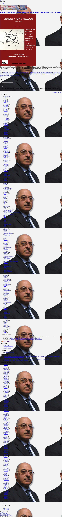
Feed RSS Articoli (3, 515)
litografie (5, 243)
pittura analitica (6, 287)
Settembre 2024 (6, 383)
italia (54, 72)
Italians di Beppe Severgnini (8, 347)
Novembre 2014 (6, 480)
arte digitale (5, 128)
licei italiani (5, 241)
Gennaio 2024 (6, 389)
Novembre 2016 (6, 460)
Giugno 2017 (6, 454)
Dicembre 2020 (6, 420)
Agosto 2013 (6, 492)
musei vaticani (6, 269)
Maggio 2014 (6, 485)
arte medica (5, 148)
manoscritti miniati (6, 252)
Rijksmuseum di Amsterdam (8, 302)
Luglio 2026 (6, 365)
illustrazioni (5, 228)
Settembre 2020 (6, 422)
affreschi (5, 97)
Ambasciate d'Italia (6, 98)
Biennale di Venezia (7, 175)
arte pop (5, 157)
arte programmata (6, 158)
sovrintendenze (6, 315)
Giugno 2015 (6, 474)
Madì (4, 248)
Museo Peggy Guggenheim (8, 271)
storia (21, 73)
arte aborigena (6, 120)
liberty (5, 238)
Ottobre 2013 (6, 490)
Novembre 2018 (6, 440)
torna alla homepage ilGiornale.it (5, 514)
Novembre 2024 (6, 381)
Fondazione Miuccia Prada (8, 213)
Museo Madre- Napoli (7, 270)
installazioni (5, 231)
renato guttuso (40, 74)
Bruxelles (5, 177)
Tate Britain (5, 322)
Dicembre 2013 (6, 489)
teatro (5, 323)
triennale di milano (6, 326)
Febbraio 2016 (6, 467)
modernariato (6, 263)
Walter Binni (17, 75)
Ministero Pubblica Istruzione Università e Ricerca (11, 261)
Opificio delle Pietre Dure (7, 280)
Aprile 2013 (5, 495)
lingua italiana (6, 242)
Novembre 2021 (6, 411)
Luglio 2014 (6, 483)
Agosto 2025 (6, 374)
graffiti (5, 225)
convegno (31, 72)
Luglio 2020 (6, 424)
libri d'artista (5, 240)
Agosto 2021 (6, 413)
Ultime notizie (6, 341)
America (5, 99)
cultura (38, 72)
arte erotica (5, 133)
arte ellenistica (6, 132)
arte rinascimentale (6, 160)
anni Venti (5, 110)
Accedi (5, 507)
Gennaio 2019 (6, 439)
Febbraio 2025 (6, 379)
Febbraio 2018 (6, 448)
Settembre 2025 (6, 373)
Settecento (5, 312)
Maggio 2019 (6, 435)
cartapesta (5, 182)
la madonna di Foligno (7, 235)
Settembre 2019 (6, 432)
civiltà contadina (39, 73)
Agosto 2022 (6, 403)
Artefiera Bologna (6, 168)
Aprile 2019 (5, 436)
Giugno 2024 (6, 385)
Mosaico (5, 267)
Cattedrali (5, 184)
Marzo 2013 (5, 496)
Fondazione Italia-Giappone (8, 211)
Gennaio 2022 (6, 409)
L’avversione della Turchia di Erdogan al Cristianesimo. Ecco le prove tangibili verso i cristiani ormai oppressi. (26, 337)
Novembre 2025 (6, 371)
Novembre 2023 (6, 391)
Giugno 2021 (6, 415)
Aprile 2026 (5, 367)
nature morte (6, 274)
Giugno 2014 (6, 484)
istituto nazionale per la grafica (8, 233)
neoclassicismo (6, 275)
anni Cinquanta (12, 72)
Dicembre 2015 (6, 469)
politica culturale (14, 73)
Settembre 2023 (6, 393)
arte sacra (5, 163)
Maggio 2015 (6, 475)
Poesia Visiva (6, 289)
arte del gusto (6, 127)
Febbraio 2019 (6, 438)
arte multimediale (6, 152)
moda (5, 262)
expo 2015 (5, 202)
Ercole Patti (50, 73)
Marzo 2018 (5, 447)
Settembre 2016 (6, 462)
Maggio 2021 (6, 416)
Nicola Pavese (16, 74)
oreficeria (5, 281)
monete (5, 264)
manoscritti (5, 251)
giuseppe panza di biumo (7, 224)
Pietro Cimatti (30, 74)
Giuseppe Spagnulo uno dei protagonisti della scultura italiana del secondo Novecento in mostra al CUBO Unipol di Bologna (22, 358)
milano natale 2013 (6, 257)
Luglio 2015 (6, 473)
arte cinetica (7, 129)
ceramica (5, 185)
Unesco (5, 327)
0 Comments (2, 76)
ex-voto (5, 201)
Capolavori (5, 180)
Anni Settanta (6, 108)
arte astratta (5, 122)
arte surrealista (6, 165)
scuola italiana (6, 308)
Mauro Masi (5, 74)
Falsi (4, 203)
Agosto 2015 (6, 472)
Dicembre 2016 (6, 459)
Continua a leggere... (3, 70)
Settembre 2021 (6, 412)
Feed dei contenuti (6, 508)
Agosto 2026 (6, 364)
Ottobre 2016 (6, 461)
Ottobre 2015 (6, 471)
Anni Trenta (5, 109)
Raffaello (5, 300)
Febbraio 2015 (6, 477)
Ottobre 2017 (6, 451)
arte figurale (27, 72)
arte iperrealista (6, 145)
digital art (5, 196)
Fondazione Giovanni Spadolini (8, 209)
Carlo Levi (35, 73)
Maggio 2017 (6, 455)
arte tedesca (5, 166)
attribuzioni (5, 170)
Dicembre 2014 (6, 479)
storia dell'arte (6, 320)
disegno (42, 72)
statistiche (5, 318)
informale (5, 230)
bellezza (5, 172)
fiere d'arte (5, 207)
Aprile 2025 (5, 377)
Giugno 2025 (6, 375)
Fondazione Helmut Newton (8, 210)
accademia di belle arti (6, 72)
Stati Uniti (5, 317)
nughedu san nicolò (7, 279)
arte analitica (6, 121)
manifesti (5, 250)
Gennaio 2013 (6, 498)
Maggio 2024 (6, 386)
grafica (5, 226)
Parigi (5, 283)
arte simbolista (6, 164)
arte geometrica (6, 141)
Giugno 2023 (6, 395)
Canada (5, 179)
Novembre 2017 (6, 450)
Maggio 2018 (6, 445)
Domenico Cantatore (45, 73)
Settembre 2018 (6, 442)
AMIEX (5, 102)
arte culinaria (6, 126)
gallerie (45, 72)
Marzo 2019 (5, 437)
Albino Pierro (32, 73)
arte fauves (5, 136)
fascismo (5, 204)
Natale (5, 273)
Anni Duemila (6, 104)
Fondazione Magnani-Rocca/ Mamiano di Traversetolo (12, 212)
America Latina (6, 101)
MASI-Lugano (6, 253)
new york (5, 277)
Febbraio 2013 (6, 497)
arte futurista (6, 140)
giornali (5, 223)
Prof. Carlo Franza (35, 74)
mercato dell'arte (6, 255)
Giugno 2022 (6, 405)
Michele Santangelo (10, 74)
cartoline (5, 183)
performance (6, 285)
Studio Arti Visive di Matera (52, 74)
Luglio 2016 (6, 463)
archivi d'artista (6, 115)
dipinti (40, 72)
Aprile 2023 (5, 397)
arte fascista (5, 135)
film (4, 208)
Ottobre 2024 (6, 382)
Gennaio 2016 (6, 468)
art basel (5, 116)
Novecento (5, 278)
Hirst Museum (6, 227)
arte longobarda (6, 147)
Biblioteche (5, 174)
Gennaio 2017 (6, 458)
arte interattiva (6, 144)
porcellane (5, 294)
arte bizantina (6, 123)
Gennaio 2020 (6, 429)
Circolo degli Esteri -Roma (8, 188)
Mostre (10, 73)
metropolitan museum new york (8, 256)
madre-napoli (6, 249)
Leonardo (5, 237)
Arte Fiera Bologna (7, 138)
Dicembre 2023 (6, 390)
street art (5, 321)
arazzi (5, 112)
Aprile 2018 (5, 446)
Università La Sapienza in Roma (10, 75)
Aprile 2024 (5, 387)
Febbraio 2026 (6, 369)
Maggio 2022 (6, 406)
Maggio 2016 (6, 465)
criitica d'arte (35, 72)
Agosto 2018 (6, 443)
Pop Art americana (6, 293)
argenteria (7, 118)
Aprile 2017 (5, 456)
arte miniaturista (6, 150)
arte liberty (5, 146)
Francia (5, 216)
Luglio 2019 (6, 434)
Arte (19, 72)
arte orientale (6, 155)
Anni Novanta (6, 105)
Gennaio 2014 (6, 488)
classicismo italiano (6, 189)
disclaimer (1, 512)
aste (4, 169)
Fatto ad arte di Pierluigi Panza (8, 346)
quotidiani (5, 299)
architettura (5, 114)
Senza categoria (6, 310)
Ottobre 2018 (6, 441)
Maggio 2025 (6, 376)
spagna (5, 316)
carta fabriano (6, 181)
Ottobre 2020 (6, 421)
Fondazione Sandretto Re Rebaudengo (9, 214)
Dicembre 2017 (6, 449)
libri (4, 239)
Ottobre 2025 (6, 372)
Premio (5, 295)
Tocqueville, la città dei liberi (8, 348)
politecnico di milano (7, 290)
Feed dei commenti (6, 509)
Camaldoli (5, 178)
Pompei (5, 292)
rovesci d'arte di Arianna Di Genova (9, 352)
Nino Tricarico (20, 74)
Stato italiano (18, 73)
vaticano (5, 329)
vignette (5, 332)
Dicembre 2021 (6, 410)
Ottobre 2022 (6, 402)
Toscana (5, 324)
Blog (3, 3)
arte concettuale (6, 125)
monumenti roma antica (7, 266)
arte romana (5, 161)
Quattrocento (6, 297)
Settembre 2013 (6, 491)
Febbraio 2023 (6, 398)
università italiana (25, 73)
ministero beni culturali (5, 73)
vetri (4, 330)
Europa (5, 200)
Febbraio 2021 (6, 418)
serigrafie (5, 311)
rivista (5, 304)
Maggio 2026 (6, 366)
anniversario (16, 72)
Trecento (5, 325)
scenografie (5, 306)
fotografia (5, 215)
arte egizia (5, 131)
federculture (5, 205)
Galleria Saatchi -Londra (7, 219)
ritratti (5, 303)
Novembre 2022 (6, 401)
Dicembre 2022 (6, 400)
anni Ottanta (5, 106)
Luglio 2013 (6, 493)
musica (5, 272)
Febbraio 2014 (6, 487)
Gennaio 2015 (6, 478)
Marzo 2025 (5, 378)
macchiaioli (5, 246)
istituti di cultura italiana (49, 72)
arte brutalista (6, 124)
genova (5, 221)
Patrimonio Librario (7, 284)
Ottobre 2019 (6, 431)
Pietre (5, 286)
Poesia (5, 288)
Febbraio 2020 (6, 428)
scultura (5, 307)
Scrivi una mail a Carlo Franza (56, 92)
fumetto (5, 217)
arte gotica (5, 142)
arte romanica (6, 162)
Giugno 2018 (6, 444)
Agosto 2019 (6, 433)
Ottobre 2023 (6, 392)
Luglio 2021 (6, 414)
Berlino (5, 173)
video (5, 331)
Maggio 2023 (6, 396)
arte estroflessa (6, 134)
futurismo (5, 218)
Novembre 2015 (6, 470)
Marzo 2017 (5, 457)
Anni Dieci (5, 103)
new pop (5, 276)
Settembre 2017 (6, 452)
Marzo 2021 (5, 417)
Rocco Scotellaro (45, 74)
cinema (5, 186)
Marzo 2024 (5, 388)
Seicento (5, 309)
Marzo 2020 (5, 427)
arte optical (5, 154)
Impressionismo (6, 229)
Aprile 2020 (5, 426)
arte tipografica (6, 167)
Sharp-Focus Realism (7, 313)
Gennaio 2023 (6, 399)
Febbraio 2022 (6, 408)
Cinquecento (6, 187)
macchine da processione (7, 247)
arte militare (5, 149)
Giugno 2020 (6, 425)
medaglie (5, 254)
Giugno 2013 (6, 494)
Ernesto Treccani (54, 73)
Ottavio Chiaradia (25, 74)
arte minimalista (6, 151)
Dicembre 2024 (6, 380)
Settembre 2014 (6, 481)
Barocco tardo (6, 171)
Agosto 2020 (6, 423)
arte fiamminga (6, 137)
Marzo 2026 (5, 368)
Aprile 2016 (5, 466)
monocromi (5, 265)
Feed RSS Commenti (9, 515)
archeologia (5, 113)
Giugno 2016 (6, 464)
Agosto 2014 (6, 482)
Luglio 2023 (6, 394)
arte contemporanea (23, 72)
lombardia (5, 244)
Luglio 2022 (6, 404)
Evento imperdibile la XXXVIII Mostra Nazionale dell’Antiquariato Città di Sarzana (16, 360)
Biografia (5, 503)
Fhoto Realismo (6, 206)
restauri (5, 301)
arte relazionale (6, 159)
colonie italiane (6, 190)
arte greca (5, 143)
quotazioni (5, 298)
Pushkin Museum (6, 296)
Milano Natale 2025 (7, 258)
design (5, 195)
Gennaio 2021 (6, 419)
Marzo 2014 (5, 486)
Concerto (5, 191)
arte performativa (6, 156)
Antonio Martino (6, 345)
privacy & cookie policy (3, 513)
